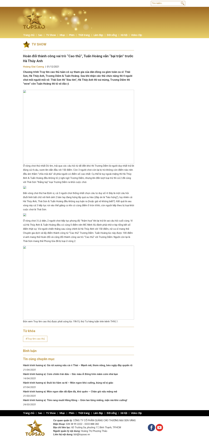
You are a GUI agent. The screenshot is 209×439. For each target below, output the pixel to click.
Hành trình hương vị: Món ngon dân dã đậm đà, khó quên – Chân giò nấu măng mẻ (70, 391)
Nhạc (62, 35)
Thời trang (84, 35)
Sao (40, 35)
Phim (71, 35)
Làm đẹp (98, 35)
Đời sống (112, 35)
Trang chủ (28, 35)
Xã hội (124, 35)
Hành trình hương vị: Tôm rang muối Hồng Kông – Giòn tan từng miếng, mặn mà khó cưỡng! (75, 400)
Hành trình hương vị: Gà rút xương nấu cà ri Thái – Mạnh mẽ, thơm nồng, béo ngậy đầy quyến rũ (77, 365)
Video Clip (136, 35)
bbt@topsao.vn (82, 434)
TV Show (51, 35)
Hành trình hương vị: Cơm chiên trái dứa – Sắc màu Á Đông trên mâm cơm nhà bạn (70, 374)
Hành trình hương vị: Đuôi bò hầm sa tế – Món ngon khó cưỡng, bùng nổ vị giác (68, 382)
